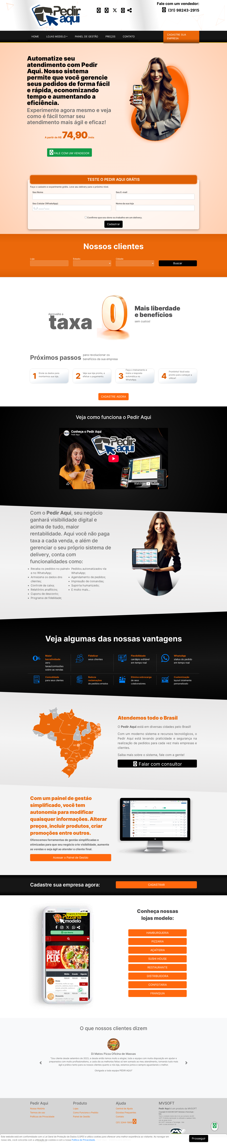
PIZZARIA (157, 941)
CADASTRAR (156, 884)
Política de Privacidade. (83, 1140)
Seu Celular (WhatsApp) (45, 203)
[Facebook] (98, 11)
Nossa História (37, 1108)
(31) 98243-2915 (183, 10)
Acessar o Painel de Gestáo (70, 857)
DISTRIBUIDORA (157, 976)
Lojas (75, 1108)
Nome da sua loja (125, 203)
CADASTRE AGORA (113, 396)
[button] (41, 1063)
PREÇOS (110, 36)
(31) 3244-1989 (124, 1122)
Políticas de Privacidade (42, 1116)
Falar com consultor (159, 764)
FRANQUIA (157, 993)
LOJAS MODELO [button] (56, 36)
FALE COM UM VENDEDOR (71, 153)
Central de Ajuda (124, 1108)
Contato (120, 1116)
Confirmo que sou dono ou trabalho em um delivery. (114, 217)
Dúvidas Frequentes (126, 1112)
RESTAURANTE (157, 967)
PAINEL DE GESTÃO (86, 36)
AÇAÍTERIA (157, 950)
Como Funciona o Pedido (85, 1112)
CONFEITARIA (157, 984)
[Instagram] (106, 11)
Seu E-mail (121, 192)
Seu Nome (37, 192)
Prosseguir (199, 1138)
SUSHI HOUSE (157, 958)
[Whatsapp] (123, 11)
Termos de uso (37, 1112)
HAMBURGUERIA (157, 932)
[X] (115, 11)
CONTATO (129, 36)
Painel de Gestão (81, 1116)
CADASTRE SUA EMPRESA (176, 36)
